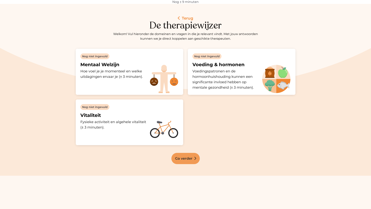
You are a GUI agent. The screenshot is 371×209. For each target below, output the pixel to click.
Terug (187, 18)
